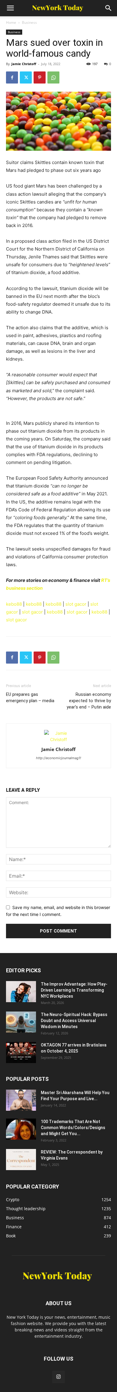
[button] (10, 8)
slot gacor (75, 604)
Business (29, 22)
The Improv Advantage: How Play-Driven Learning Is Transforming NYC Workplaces (74, 990)
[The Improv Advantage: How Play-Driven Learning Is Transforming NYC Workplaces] (21, 991)
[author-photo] (58, 739)
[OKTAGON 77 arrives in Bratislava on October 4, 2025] (21, 1052)
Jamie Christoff (23, 64)
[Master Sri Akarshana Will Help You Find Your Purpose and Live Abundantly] (21, 1100)
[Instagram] (58, 1377)
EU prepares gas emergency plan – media (30, 697)
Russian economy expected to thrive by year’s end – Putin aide (89, 701)
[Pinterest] (40, 77)
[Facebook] (12, 77)
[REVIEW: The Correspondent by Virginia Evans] (21, 1159)
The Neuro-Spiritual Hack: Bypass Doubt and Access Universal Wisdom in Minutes (74, 1020)
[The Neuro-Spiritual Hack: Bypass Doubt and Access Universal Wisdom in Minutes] (21, 1022)
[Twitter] (26, 77)
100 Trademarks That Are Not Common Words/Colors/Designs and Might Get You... (73, 1127)
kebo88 (14, 604)
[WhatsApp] (53, 77)
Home (11, 22)
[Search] (108, 8)
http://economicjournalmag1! (58, 758)
